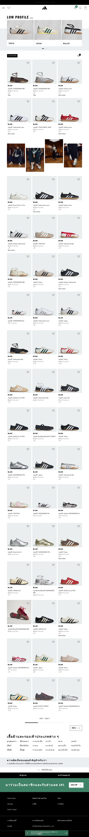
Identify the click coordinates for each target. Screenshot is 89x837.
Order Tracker (12, 809)
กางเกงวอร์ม (37, 750)
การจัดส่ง (60, 804)
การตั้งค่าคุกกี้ (11, 820)
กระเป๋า (48, 741)
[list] (41, 55)
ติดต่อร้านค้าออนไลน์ (39, 798)
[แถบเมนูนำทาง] (3, 7)
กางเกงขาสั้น (37, 741)
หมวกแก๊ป (62, 746)
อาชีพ (34, 804)
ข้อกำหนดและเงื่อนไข (64, 820)
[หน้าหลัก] (44, 8)
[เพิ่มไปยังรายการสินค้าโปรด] (28, 63)
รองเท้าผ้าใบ (76, 746)
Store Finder (11, 798)
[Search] (80, 7)
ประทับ (9, 826)
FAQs (59, 798)
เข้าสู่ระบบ (22, 775)
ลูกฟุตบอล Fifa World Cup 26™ (12, 742)
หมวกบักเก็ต (63, 750)
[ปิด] (27, 832)
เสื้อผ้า (9, 746)
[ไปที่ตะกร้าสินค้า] (85, 7)
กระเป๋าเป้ (49, 746)
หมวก (60, 741)
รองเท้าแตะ (75, 750)
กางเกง (35, 746)
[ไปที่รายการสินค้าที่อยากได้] (8, 7)
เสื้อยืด (9, 750)
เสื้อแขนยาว (24, 741)
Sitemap (10, 804)
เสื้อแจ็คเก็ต (24, 746)
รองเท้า (74, 741)
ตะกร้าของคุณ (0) (64, 775)
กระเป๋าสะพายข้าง (50, 750)
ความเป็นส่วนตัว (38, 820)
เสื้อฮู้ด (22, 750)
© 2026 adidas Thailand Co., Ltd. (43, 826)
